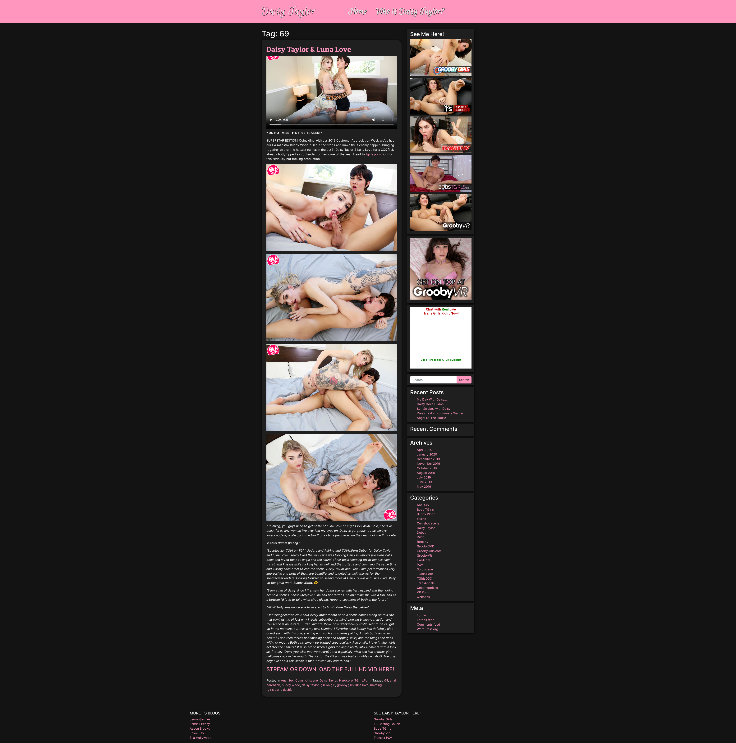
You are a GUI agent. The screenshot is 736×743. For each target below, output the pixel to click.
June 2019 (424, 482)
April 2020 (424, 450)
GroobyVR (424, 555)
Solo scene (425, 569)
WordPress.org (427, 629)
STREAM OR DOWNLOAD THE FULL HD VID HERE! (330, 669)
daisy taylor (310, 685)
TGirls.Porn (362, 680)
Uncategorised (427, 588)
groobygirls (345, 685)
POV (420, 565)
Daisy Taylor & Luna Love (308, 49)
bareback (273, 685)
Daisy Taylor (288, 11)
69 (386, 680)
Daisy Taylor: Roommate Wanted (440, 413)
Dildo (421, 537)
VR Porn (423, 592)
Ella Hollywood (201, 738)
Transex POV (383, 738)
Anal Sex (287, 680)
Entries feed (425, 620)
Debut (421, 532)
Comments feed (428, 624)
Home (357, 11)
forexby (422, 542)
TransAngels (426, 583)
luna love (361, 685)
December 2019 (428, 459)
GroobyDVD (425, 546)
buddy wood (291, 685)
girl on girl (327, 685)
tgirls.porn (373, 154)
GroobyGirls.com (429, 551)
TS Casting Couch (387, 724)
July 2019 (424, 477)
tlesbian (288, 689)
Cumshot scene (306, 680)
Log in (421, 615)
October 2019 (427, 468)
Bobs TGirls (425, 509)
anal (393, 680)
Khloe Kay (197, 733)
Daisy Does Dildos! (430, 404)
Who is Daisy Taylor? (410, 11)
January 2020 (427, 454)
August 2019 (426, 473)
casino (421, 519)
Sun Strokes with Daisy (433, 408)
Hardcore (346, 680)
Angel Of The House (431, 418)
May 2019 (424, 486)
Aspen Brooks (200, 728)
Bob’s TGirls (382, 728)
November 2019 (428, 463)
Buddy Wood (426, 514)
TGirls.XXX (424, 578)
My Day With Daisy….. (432, 399)
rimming (376, 685)
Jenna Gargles (200, 719)
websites (423, 597)
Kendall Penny (200, 724)
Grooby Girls (383, 719)
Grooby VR (382, 733)
